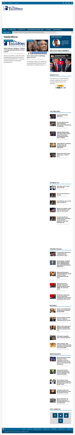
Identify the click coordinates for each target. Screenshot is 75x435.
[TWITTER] (66, 3)
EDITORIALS (48, 29)
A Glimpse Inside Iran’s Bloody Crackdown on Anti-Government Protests (64, 391)
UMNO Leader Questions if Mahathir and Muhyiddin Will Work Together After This (64, 328)
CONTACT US (69, 429)
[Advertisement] (50, 16)
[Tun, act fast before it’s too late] (53, 195)
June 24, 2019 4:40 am (62, 279)
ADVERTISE (10, 3)
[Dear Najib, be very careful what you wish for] (53, 202)
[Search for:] (64, 32)
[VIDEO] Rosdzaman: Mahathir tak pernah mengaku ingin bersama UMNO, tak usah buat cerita (63, 286)
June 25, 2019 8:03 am (62, 268)
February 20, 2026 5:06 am (63, 385)
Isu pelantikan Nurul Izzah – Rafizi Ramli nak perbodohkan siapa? (64, 254)
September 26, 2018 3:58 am (63, 224)
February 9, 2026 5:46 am (63, 157)
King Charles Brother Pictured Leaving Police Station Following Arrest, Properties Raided (63, 372)
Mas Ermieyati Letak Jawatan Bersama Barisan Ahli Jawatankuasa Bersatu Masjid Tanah (64, 382)
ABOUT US (29, 429)
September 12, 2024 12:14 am (63, 349)
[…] (12, 62)
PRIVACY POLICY (61, 429)
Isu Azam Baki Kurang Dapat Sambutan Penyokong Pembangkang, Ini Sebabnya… (64, 124)
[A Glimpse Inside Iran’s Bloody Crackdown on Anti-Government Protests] (53, 391)
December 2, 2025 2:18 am (63, 339)
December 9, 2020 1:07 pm (10, 53)
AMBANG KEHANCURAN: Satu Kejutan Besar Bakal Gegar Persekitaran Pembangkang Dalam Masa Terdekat (63, 135)
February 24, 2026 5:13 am (63, 321)
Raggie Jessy (21, 53)
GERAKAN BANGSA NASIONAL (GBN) (35, 29)
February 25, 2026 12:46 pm (63, 313)
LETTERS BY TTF (21, 29)
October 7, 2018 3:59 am (62, 212)
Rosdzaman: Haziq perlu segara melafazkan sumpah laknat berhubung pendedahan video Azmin (64, 297)
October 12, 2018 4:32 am (63, 204)
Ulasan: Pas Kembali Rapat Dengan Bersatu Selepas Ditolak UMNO (64, 310)
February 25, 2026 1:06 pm (63, 365)
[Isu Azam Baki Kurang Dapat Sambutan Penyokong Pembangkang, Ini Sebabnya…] (53, 124)
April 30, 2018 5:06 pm (32, 59)
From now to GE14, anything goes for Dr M (36, 56)
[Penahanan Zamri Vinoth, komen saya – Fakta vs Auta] (53, 155)
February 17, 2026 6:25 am (63, 394)
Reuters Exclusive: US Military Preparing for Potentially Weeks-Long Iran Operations (63, 400)
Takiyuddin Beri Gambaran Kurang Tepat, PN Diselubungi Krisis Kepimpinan (64, 145)
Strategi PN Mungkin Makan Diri (62, 115)
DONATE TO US (46, 429)
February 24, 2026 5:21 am (63, 117)
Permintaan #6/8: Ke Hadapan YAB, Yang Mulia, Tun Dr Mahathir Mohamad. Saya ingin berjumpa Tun (63, 219)
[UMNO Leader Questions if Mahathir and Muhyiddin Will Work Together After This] (53, 328)
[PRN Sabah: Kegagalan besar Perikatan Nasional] (53, 338)
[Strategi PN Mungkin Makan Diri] (53, 116)
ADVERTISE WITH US (37, 429)
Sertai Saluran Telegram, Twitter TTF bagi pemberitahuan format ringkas (14, 49)
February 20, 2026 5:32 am (63, 375)
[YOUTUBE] (69, 3)
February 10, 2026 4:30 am (63, 149)
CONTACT (17, 3)
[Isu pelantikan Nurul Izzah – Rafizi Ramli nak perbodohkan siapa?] (53, 254)
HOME (4, 29)
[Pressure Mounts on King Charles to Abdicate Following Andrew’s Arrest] (53, 319)
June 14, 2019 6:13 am (62, 300)
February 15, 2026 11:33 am (63, 404)
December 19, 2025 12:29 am (63, 331)
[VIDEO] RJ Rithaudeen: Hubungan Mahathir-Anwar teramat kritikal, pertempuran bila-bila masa (64, 275)
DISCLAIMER (54, 429)
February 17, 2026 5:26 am (63, 128)
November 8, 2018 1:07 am (63, 189)
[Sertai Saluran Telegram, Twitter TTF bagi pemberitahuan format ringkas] (14, 43)
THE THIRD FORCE (12, 29)
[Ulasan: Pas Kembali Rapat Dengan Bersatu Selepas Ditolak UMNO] (53, 310)
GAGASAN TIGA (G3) (56, 249)
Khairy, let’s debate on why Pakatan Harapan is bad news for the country (64, 210)
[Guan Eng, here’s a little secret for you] (53, 188)
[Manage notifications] (3, 429)
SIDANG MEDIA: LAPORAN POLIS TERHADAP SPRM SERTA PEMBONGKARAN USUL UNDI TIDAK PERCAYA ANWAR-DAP (64, 263)
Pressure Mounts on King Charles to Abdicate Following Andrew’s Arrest (64, 319)
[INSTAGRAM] (72, 3)
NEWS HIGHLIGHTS (57, 29)
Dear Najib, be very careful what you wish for (64, 201)
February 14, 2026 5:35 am (63, 139)
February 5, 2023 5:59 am (63, 256)
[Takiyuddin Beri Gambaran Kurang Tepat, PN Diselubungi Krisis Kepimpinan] (53, 145)
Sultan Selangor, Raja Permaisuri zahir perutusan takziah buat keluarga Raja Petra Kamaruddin (64, 345)
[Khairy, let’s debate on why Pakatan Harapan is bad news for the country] (53, 210)
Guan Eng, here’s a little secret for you (63, 187)
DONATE (4, 3)
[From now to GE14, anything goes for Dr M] (37, 47)
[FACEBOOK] (63, 3)
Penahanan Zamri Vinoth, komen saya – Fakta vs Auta (63, 155)
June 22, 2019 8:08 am (62, 290)
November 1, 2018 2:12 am (63, 196)
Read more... (53, 83)
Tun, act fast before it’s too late (63, 194)
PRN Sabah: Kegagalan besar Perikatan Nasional (63, 336)
